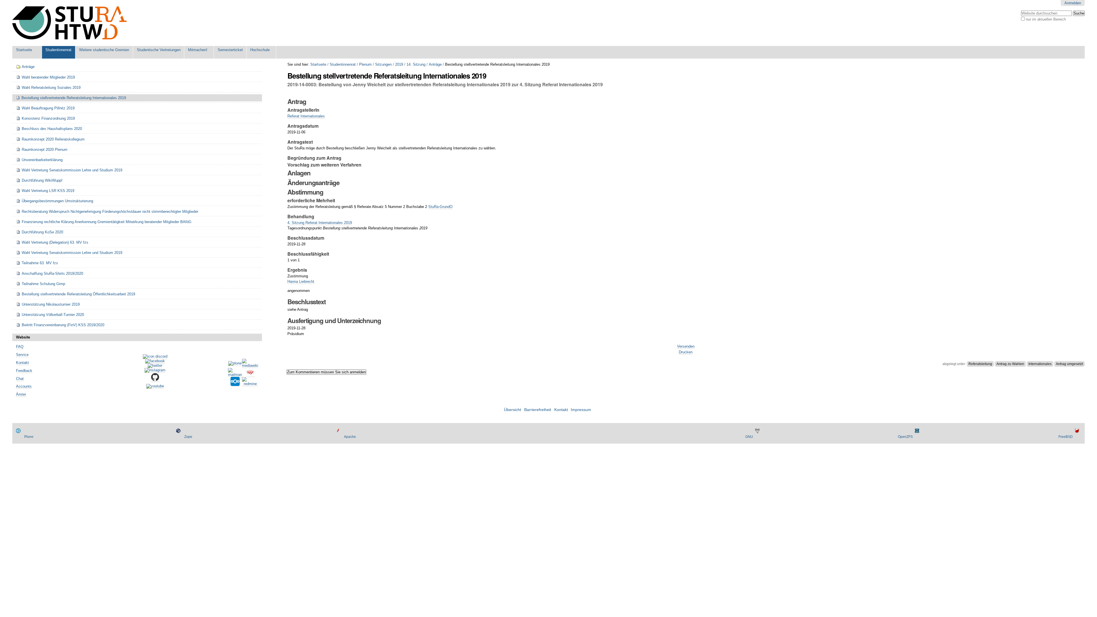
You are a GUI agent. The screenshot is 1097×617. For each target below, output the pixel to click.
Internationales (1040, 364)
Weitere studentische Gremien (104, 50)
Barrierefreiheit (537, 410)
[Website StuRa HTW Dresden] (69, 23)
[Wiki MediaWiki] (250, 365)
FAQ (19, 346)
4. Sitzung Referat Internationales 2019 (319, 223)
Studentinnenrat (58, 50)
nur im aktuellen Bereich (1046, 19)
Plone (28, 437)
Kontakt (22, 362)
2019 (399, 64)
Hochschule (260, 50)
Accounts (24, 386)
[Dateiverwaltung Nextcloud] (235, 384)
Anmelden (1072, 3)
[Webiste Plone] (235, 363)
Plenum (365, 64)
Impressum (581, 410)
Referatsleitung (980, 364)
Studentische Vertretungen (159, 50)
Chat (20, 378)
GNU (749, 437)
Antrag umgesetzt (1069, 364)
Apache (350, 437)
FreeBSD (1065, 437)
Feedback (24, 370)
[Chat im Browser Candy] (250, 374)
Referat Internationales (306, 116)
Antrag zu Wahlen (1010, 364)
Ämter (21, 394)
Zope (188, 437)
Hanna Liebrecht (300, 281)
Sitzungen (383, 64)
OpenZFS (905, 437)
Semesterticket (230, 50)
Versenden (685, 346)
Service (22, 354)
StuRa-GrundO (440, 207)
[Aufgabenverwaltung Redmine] (250, 384)
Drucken (685, 352)
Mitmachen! (197, 50)
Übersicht (512, 410)
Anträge (435, 64)
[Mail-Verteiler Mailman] (235, 374)
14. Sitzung (416, 64)
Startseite (24, 50)
